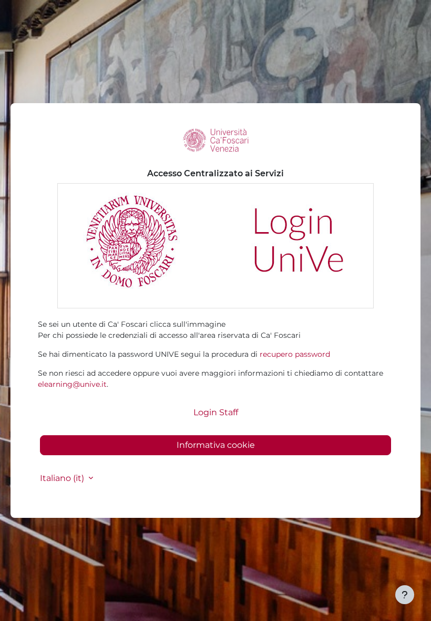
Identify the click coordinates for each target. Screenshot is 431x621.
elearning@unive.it (72, 384)
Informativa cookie (216, 445)
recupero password (295, 354)
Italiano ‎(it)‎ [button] (63, 478)
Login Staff (215, 412)
